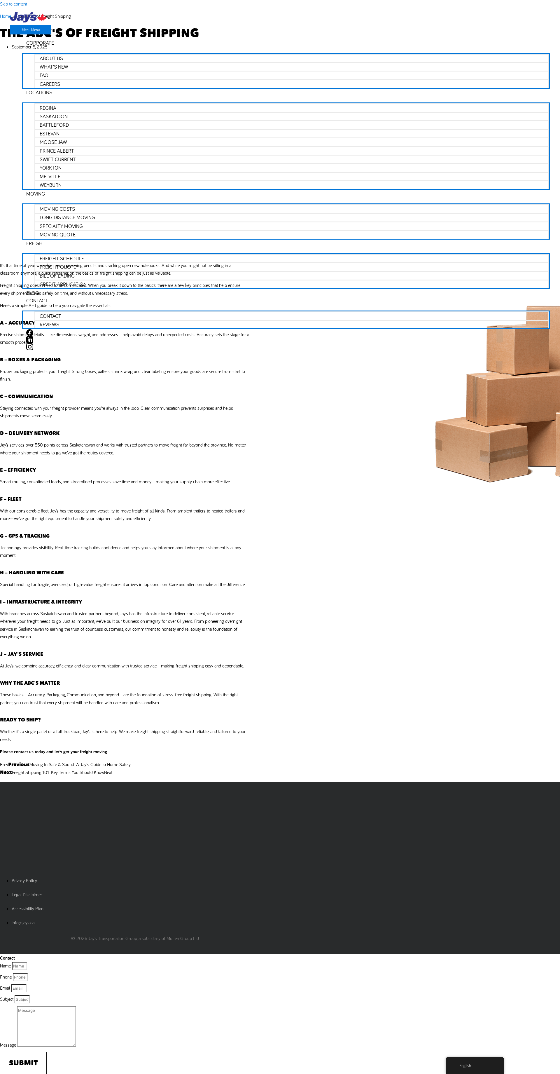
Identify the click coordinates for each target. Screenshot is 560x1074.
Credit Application (63, 284)
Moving (35, 193)
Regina (48, 107)
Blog (32, 293)
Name (6, 966)
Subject (7, 999)
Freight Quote (58, 267)
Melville (50, 176)
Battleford (54, 124)
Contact (37, 300)
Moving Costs (57, 208)
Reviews (49, 324)
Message (8, 1045)
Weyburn (51, 185)
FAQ (44, 75)
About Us (51, 58)
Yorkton (51, 167)
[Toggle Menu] (286, 50)
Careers (50, 84)
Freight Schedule (62, 258)
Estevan (50, 133)
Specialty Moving (61, 226)
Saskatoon (54, 116)
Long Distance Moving (67, 217)
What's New (54, 66)
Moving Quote (58, 234)
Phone (6, 977)
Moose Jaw (53, 142)
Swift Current (58, 159)
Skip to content (13, 4)
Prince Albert (57, 150)
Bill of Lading (57, 275)
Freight (36, 243)
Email (5, 988)
